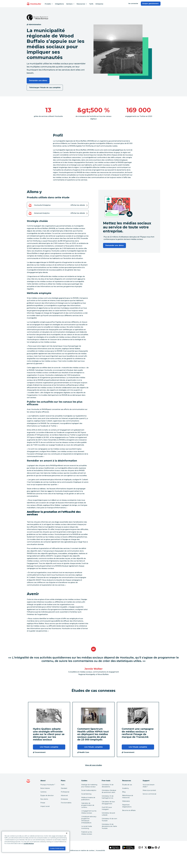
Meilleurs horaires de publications (88, 798)
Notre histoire (45, 788)
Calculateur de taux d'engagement (108, 803)
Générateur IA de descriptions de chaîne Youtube (109, 826)
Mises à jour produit (149, 790)
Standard (64, 788)
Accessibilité (100, 850)
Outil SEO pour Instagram (107, 808)
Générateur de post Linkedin (108, 814)
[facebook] (141, 847)
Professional (65, 792)
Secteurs (69, 4)
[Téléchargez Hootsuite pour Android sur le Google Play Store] (128, 847)
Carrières (43, 792)
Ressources (81, 4)
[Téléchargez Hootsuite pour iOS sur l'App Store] (114, 847)
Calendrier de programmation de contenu (87, 805)
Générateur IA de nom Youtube (109, 820)
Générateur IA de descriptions (107, 786)
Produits (48, 4)
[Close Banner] (66, 833)
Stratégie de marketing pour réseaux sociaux (89, 786)
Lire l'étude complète (49, 747)
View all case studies (93, 765)
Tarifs (91, 4)
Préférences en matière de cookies (81, 850)
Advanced (64, 795)
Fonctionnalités (66, 803)
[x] (144, 847)
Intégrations (59, 4)
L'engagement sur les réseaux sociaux (88, 812)
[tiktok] (157, 847)
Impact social (44, 806)
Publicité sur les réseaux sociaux (86, 833)
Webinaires (126, 801)
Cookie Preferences (57, 848)
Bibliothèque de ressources (127, 796)
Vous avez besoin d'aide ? (148, 786)
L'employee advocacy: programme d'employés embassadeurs (89, 820)
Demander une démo (38, 80)
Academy (125, 788)
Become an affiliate (129, 810)
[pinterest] (154, 847)
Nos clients (44, 799)
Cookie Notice (29, 843)
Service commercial (149, 794)
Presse (42, 803)
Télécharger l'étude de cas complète (44, 87)
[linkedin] (151, 847)
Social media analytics (88, 790)
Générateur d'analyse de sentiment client (109, 791)
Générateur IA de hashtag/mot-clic (107, 797)
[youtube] (148, 847)
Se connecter (133, 3)
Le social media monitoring (86, 827)
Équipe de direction (47, 795)
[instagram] (138, 847)
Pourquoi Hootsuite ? (47, 785)
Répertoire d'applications (126, 806)
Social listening (86, 794)
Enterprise (99, 4)
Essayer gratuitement (150, 3)
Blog (123, 792)
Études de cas (127, 785)
